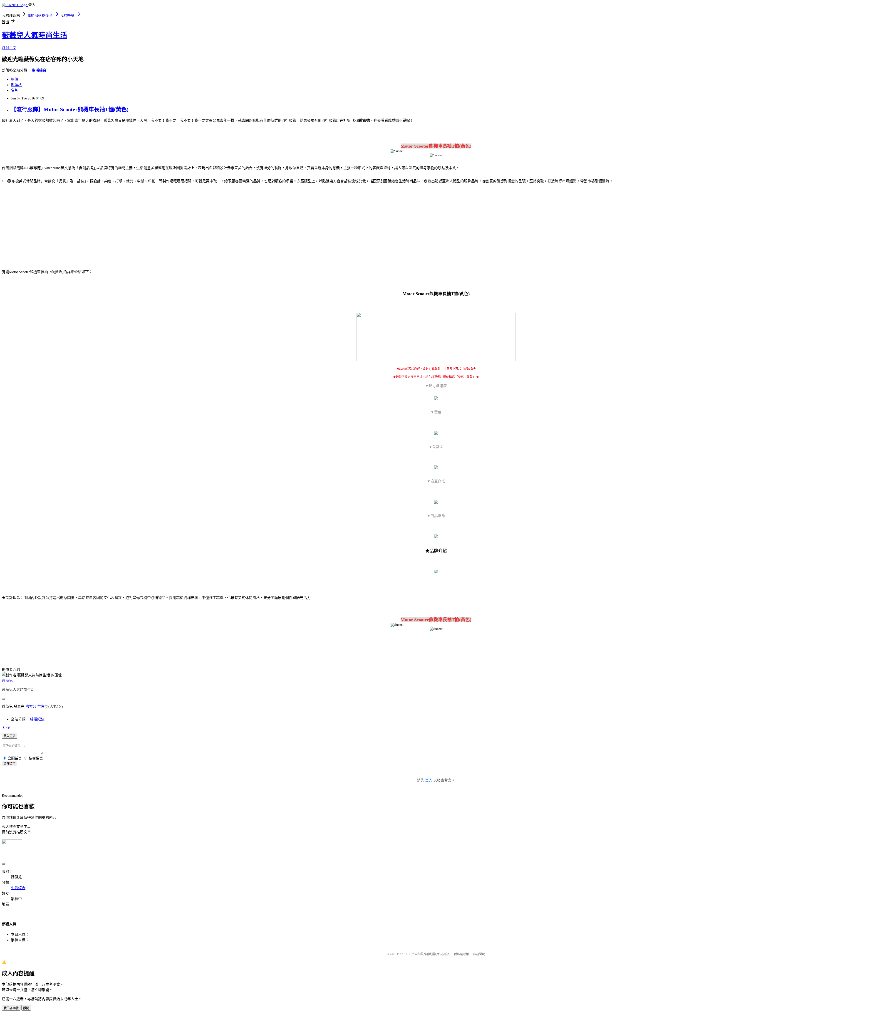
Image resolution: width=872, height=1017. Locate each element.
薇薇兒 (7, 681)
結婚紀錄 (37, 719)
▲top (6, 727)
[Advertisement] (40, 223)
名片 (14, 90)
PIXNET (402, 954)
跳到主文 (9, 48)
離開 (26, 1008)
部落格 (16, 85)
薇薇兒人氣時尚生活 (34, 35)
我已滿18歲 (11, 1008)
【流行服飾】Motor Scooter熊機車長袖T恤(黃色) (70, 109)
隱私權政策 (461, 954)
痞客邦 (30, 706)
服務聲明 (479, 954)
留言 (41, 706)
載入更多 (9, 736)
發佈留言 (9, 763)
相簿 (14, 79)
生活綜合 (39, 70)
